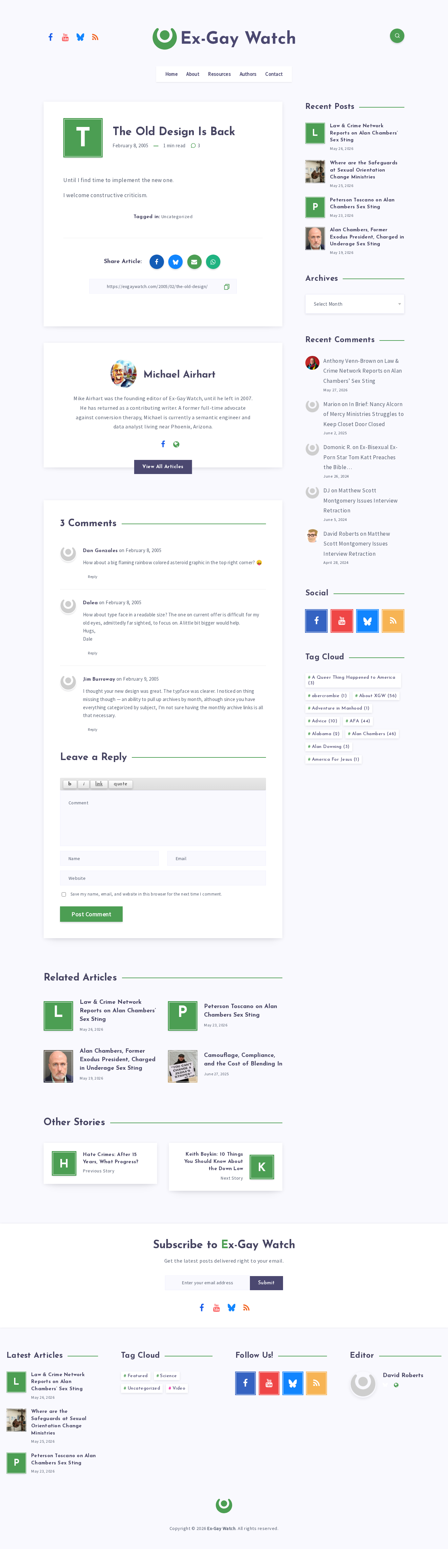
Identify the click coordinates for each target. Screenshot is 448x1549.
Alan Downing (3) (331, 746)
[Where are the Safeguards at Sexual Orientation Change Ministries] (315, 170)
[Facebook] (50, 37)
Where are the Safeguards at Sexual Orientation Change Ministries (363, 170)
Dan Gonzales (100, 550)
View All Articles (163, 467)
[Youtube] (65, 37)
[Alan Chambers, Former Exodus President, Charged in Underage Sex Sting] (58, 1065)
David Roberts (341, 533)
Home (171, 74)
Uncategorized (177, 216)
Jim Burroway (99, 679)
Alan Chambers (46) (374, 734)
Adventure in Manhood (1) (341, 708)
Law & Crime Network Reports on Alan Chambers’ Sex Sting (118, 1011)
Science (168, 1375)
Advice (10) (324, 721)
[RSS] (95, 37)
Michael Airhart (179, 375)
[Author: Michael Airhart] (124, 372)
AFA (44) (360, 721)
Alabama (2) (326, 734)
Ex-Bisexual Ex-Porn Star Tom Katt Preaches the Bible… (360, 457)
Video (179, 1388)
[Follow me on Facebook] (163, 444)
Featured (138, 1375)
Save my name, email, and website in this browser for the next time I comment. (146, 894)
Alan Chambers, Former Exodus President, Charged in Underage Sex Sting (117, 1059)
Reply (93, 576)
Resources (219, 74)
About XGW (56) (378, 695)
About (192, 74)
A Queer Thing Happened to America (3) (351, 680)
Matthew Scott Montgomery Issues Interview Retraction (360, 500)
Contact (274, 74)
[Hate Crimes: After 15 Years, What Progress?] (100, 1163)
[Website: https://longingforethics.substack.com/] (176, 444)
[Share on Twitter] (175, 262)
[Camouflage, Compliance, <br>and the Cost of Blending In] (182, 1065)
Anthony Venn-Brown (349, 360)
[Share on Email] (194, 262)
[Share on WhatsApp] (213, 262)
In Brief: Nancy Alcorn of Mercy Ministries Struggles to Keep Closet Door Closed (363, 414)
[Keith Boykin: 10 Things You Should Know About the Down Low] (225, 1167)
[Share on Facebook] (157, 262)
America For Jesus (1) (335, 759)
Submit (266, 1283)
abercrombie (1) (329, 695)
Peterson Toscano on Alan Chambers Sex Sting (362, 204)
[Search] (397, 36)
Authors (248, 74)
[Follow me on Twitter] (150, 443)
